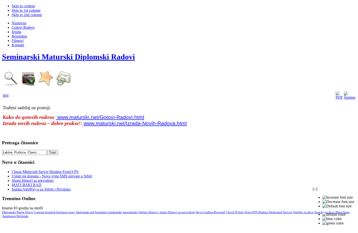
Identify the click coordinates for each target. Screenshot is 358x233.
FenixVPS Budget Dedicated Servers (268, 212)
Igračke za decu (303, 212)
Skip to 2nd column (27, 15)
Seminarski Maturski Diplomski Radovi (68, 56)
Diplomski (9, 212)
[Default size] (337, 206)
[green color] (333, 223)
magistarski (130, 212)
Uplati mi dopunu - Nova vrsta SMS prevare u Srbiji (52, 176)
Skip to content (23, 6)
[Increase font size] (337, 197)
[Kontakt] (63, 85)
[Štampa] (349, 97)
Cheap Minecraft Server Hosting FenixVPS (45, 172)
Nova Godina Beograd (210, 212)
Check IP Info (235, 212)
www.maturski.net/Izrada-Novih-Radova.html (135, 123)
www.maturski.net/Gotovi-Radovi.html (100, 117)
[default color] (334, 214)
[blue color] (332, 219)
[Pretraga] (11, 85)
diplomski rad (85, 212)
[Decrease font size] (338, 202)
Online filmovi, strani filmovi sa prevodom (167, 212)
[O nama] (46, 85)
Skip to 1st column (26, 10)
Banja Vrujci (25, 212)
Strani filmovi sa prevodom (32, 180)
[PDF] (339, 97)
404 (6, 95)
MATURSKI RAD (26, 185)
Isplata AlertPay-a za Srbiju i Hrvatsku (41, 189)
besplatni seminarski (108, 212)
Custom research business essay (54, 212)
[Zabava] (28, 85)
